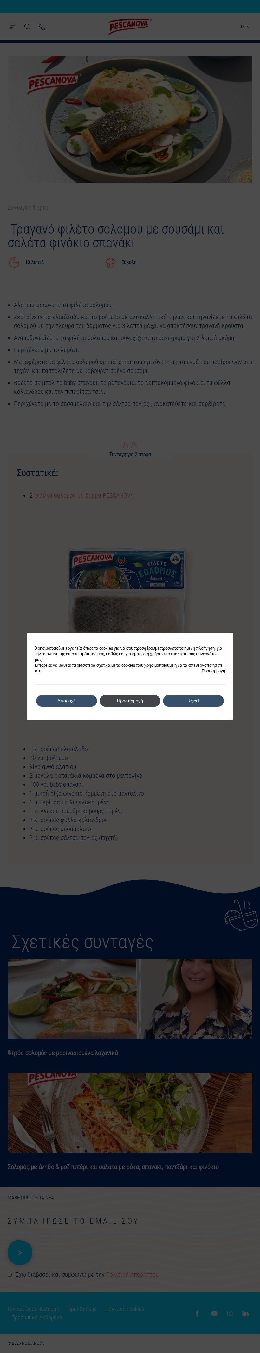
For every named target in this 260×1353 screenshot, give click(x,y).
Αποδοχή (66, 701)
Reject (193, 701)
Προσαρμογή (213, 671)
